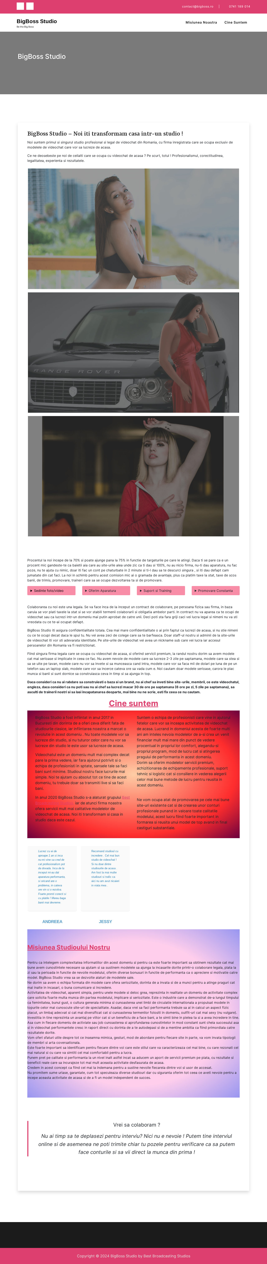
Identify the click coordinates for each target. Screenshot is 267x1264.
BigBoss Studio (37, 21)
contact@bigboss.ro (197, 6)
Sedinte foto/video (49, 591)
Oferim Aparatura (102, 591)
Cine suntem (133, 703)
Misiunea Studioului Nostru (68, 947)
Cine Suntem (235, 22)
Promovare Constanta (215, 591)
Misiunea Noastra (201, 22)
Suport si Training (157, 591)
